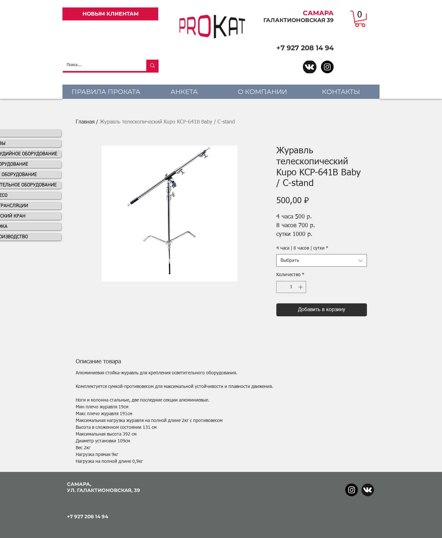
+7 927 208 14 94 (305, 48)
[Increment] (301, 287)
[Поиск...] (152, 65)
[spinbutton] (291, 287)
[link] (360, 19)
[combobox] (321, 260)
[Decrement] (281, 287)
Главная (85, 122)
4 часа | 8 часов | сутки (302, 248)
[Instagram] (327, 67)
